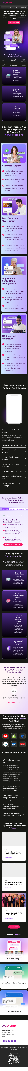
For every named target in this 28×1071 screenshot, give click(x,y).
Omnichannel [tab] (20, 509)
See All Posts (14, 927)
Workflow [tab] (12, 509)
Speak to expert (14, 22)
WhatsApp (23, 7)
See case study (13, 702)
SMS (4, 7)
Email (16, 7)
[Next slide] (17, 707)
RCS (10, 7)
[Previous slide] (10, 707)
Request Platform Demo (13, 544)
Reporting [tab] (5, 509)
